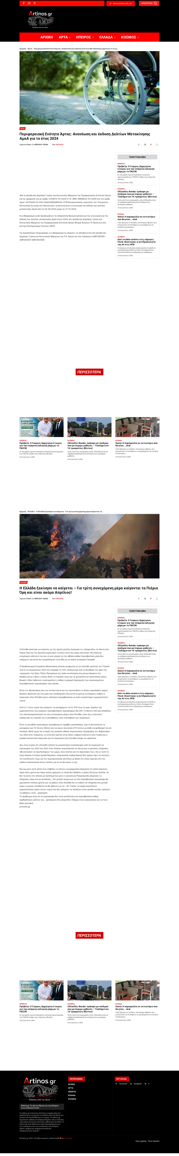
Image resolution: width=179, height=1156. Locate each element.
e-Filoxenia (68, 1138)
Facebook (123, 1084)
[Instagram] (29, 3)
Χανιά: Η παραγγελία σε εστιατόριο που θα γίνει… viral (136, 218)
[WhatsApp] (156, 144)
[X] (34, 3)
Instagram (138, 1084)
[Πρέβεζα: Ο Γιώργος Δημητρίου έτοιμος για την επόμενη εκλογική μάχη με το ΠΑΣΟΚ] (42, 427)
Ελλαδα (121, 214)
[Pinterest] (150, 144)
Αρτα (22, 128)
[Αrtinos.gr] (42, 19)
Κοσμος (121, 189)
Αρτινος (60, 144)
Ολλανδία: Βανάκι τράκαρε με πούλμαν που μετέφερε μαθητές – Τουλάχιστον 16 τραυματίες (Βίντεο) (137, 194)
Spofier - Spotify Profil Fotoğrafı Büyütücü (37, 1155)
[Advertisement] (65, 168)
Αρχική (23, 48)
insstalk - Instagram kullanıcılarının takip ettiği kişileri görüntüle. (83, 1155)
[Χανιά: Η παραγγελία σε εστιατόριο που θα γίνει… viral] (137, 427)
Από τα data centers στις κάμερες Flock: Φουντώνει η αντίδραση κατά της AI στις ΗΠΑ (137, 242)
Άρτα (30, 48)
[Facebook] (23, 3)
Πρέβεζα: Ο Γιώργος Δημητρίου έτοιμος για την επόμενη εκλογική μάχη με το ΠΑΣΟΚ (136, 169)
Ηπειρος (121, 164)
